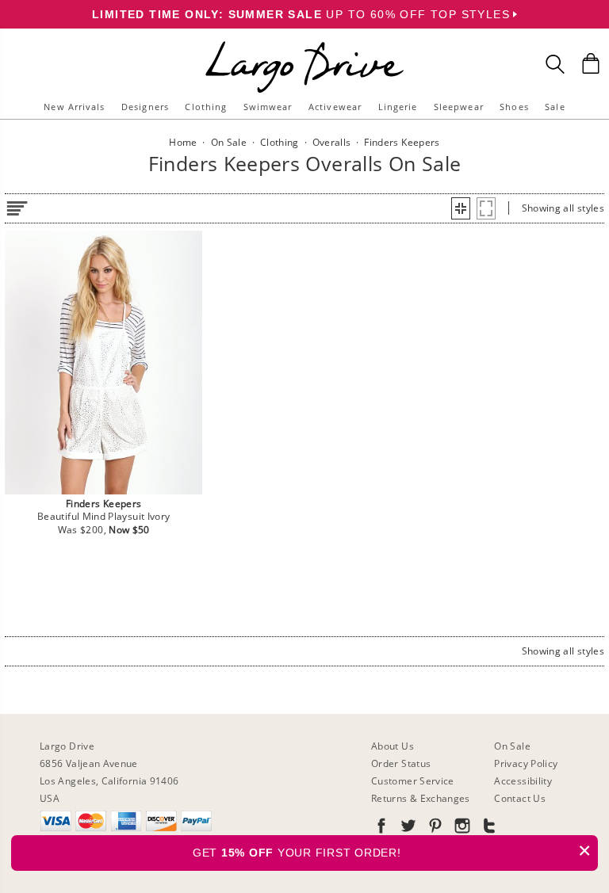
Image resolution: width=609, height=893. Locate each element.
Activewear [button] (335, 107)
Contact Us (520, 798)
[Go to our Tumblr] (487, 828)
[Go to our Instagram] (460, 828)
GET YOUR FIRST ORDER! (392, 850)
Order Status (401, 763)
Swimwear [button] (268, 107)
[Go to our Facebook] (381, 828)
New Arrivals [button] (74, 107)
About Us (392, 746)
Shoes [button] (514, 107)
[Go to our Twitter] (406, 828)
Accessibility (523, 781)
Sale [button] (555, 107)
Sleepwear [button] (459, 107)
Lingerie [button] (398, 107)
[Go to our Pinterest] (433, 828)
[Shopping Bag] (590, 63)
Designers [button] (145, 107)
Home (183, 142)
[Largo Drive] (304, 44)
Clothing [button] (206, 107)
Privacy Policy (525, 763)
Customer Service (412, 781)
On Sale (512, 746)
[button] (460, 208)
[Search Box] (555, 64)
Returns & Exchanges (420, 798)
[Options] (17, 205)
